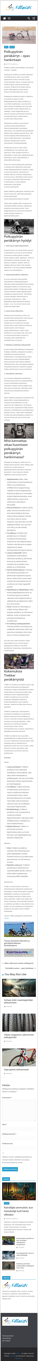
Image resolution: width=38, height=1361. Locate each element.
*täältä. (6, 918)
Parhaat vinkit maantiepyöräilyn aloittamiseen (18, 1001)
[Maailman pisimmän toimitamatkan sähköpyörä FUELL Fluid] (8, 1267)
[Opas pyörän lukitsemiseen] (19, 1050)
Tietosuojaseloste (7, 1336)
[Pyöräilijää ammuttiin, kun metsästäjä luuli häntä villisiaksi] (19, 1191)
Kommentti (7, 1098)
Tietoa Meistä (6, 1338)
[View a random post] (33, 18)
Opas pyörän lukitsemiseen (16, 1069)
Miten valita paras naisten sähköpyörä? (19, 963)
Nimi (4, 1124)
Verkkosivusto (7, 1143)
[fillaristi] (15, 1282)
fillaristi (16, 64)
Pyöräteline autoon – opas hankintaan (19, 968)
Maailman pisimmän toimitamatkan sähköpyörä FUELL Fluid (25, 1266)
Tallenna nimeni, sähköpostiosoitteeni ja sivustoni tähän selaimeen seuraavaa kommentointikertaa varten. (17, 1160)
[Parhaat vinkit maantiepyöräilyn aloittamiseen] (19, 980)
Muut (6, 47)
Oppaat (12, 47)
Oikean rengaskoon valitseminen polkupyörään (19, 1036)
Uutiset (7, 1203)
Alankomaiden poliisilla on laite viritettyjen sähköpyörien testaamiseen (25, 1241)
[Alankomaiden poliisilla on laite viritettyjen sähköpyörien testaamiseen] (8, 1243)
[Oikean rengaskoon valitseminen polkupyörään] (19, 1015)
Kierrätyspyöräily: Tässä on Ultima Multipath (25, 1254)
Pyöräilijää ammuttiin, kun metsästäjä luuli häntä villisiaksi (18, 1211)
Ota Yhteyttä (6, 1341)
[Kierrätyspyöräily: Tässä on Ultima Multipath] (8, 1255)
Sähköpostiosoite (9, 1134)
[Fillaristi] (4, 18)
